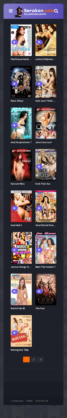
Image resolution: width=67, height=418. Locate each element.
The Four (40, 308)
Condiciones (17, 400)
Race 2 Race (17, 100)
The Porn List (41, 400)
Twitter (29, 400)
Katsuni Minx (17, 183)
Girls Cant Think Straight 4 (49, 100)
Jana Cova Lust (43, 142)
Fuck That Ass (42, 183)
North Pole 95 (18, 308)
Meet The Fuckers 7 (45, 266)
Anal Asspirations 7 (21, 142)
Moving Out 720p (20, 349)
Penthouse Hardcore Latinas (26, 59)
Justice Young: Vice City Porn (26, 266)
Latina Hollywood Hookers (49, 59)
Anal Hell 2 (16, 225)
